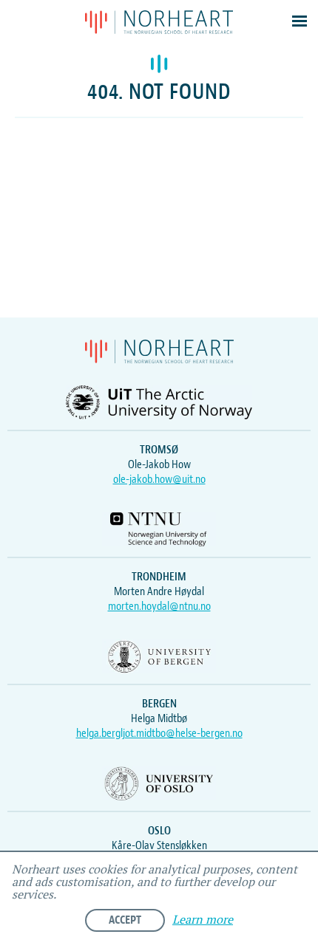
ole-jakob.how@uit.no (159, 479)
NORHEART (159, 22)
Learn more (202, 920)
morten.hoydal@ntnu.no (159, 606)
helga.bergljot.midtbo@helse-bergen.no (159, 733)
